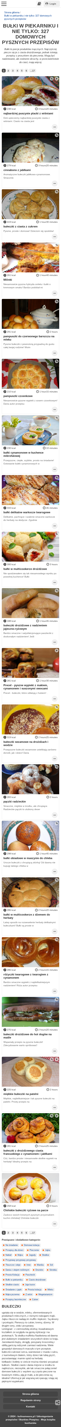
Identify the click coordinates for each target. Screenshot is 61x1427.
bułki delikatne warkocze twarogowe (26, 512)
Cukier (35, 1299)
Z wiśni (29, 1294)
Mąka (20, 1255)
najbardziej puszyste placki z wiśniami (28, 113)
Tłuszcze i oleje (13, 1265)
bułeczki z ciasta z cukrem (20, 226)
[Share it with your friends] (58, 1402)
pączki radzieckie (14, 801)
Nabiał (8, 1255)
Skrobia (53, 1270)
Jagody (32, 1255)
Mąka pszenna (12, 1294)
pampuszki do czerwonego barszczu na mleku (28, 338)
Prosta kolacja (34, 1290)
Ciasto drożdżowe (37, 1280)
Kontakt (30, 1406)
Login (53, 3)
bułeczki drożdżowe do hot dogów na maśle (27, 1036)
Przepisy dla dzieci (14, 1250)
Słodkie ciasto (12, 1285)
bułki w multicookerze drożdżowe (25, 568)
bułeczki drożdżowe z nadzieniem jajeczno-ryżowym (25, 627)
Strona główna (11, 12)
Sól (51, 1265)
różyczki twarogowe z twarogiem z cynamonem (25, 976)
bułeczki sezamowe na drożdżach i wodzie (25, 743)
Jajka (47, 1250)
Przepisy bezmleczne (16, 1299)
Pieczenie (34, 1250)
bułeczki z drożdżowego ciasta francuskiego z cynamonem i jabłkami (27, 1152)
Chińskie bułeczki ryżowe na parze (25, 1210)
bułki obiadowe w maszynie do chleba (27, 858)
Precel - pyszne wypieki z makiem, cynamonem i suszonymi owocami (25, 687)
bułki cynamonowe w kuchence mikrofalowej (23, 454)
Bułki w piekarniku (14, 1280)
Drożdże (39, 1270)
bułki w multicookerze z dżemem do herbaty (26, 916)
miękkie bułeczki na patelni (20, 1093)
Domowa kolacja (31, 1245)
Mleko (50, 1290)
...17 (32, 70)
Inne (29, 1265)
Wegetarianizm (45, 1294)
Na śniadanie (12, 1245)
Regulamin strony (30, 1400)
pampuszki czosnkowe (18, 396)
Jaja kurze (30, 1285)
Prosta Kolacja (12, 1275)
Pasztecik (30, 1275)
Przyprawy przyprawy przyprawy (21, 1260)
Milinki (7, 279)
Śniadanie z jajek (14, 1290)
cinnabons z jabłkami (17, 170)
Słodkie (45, 1255)
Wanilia (40, 1265)
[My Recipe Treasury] (39, 4)
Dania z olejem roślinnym (17, 1270)
